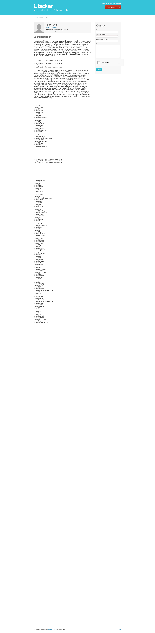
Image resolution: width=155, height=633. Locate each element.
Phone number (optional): (102, 39)
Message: (98, 44)
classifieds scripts (52, 629)
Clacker (43, 6)
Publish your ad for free (113, 7)
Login (103, 3)
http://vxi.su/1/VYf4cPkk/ (51, 27)
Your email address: (101, 34)
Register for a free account (113, 3)
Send (99, 69)
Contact (119, 629)
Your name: (99, 30)
